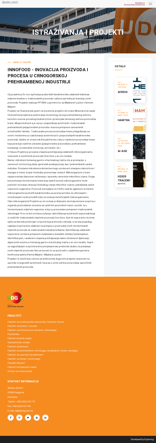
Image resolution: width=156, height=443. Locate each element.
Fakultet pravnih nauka (19, 338)
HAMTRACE (125, 120)
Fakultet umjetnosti (18, 346)
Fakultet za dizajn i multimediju (24, 359)
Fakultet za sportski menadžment (25, 355)
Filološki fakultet (16, 363)
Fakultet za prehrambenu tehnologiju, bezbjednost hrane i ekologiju (43, 350)
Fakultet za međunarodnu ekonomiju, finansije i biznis (36, 322)
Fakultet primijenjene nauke (22, 367)
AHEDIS (123, 92)
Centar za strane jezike (20, 371)
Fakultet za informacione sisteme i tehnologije (32, 330)
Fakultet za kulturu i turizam (22, 326)
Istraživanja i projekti (62, 39)
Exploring (149, 439)
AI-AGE (122, 151)
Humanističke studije (19, 342)
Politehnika (13, 334)
